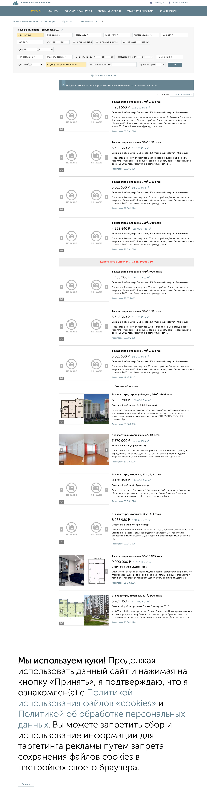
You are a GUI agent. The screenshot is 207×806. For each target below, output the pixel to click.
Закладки (159, 3)
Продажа (67, 22)
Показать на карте (105, 75)
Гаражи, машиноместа (140, 11)
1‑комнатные (86, 22)
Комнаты (53, 11)
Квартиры (36, 11)
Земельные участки (109, 11)
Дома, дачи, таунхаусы (78, 11)
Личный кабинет (180, 3)
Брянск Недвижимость (25, 22)
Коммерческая (168, 11)
